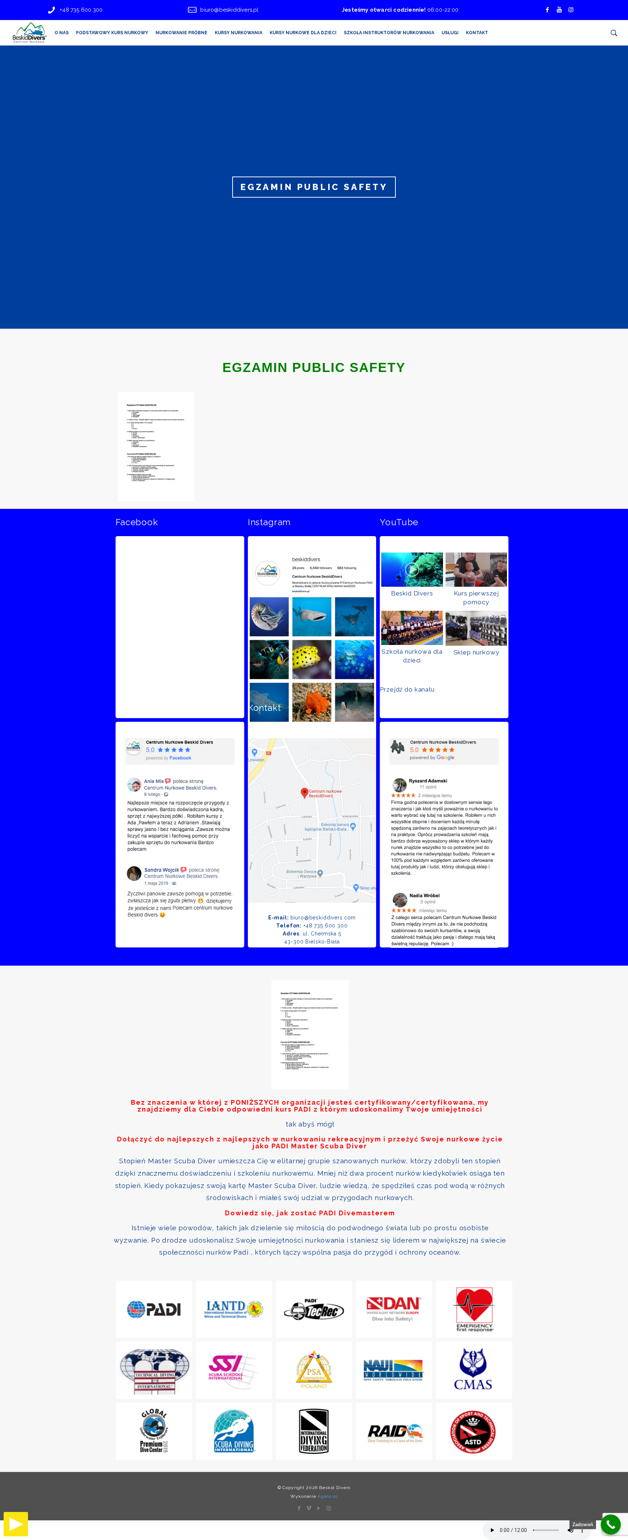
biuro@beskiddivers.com (323, 918)
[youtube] (559, 10)
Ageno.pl (328, 1496)
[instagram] (571, 10)
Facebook (137, 522)
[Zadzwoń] (611, 1525)
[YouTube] (319, 1508)
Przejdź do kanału (407, 689)
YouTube (399, 522)
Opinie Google (411, 708)
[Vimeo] (309, 1508)
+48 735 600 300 (81, 10)
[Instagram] (329, 1508)
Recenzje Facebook (158, 708)
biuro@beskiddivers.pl (229, 10)
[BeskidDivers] (29, 32)
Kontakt (264, 708)
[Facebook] (547, 10)
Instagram (269, 522)
